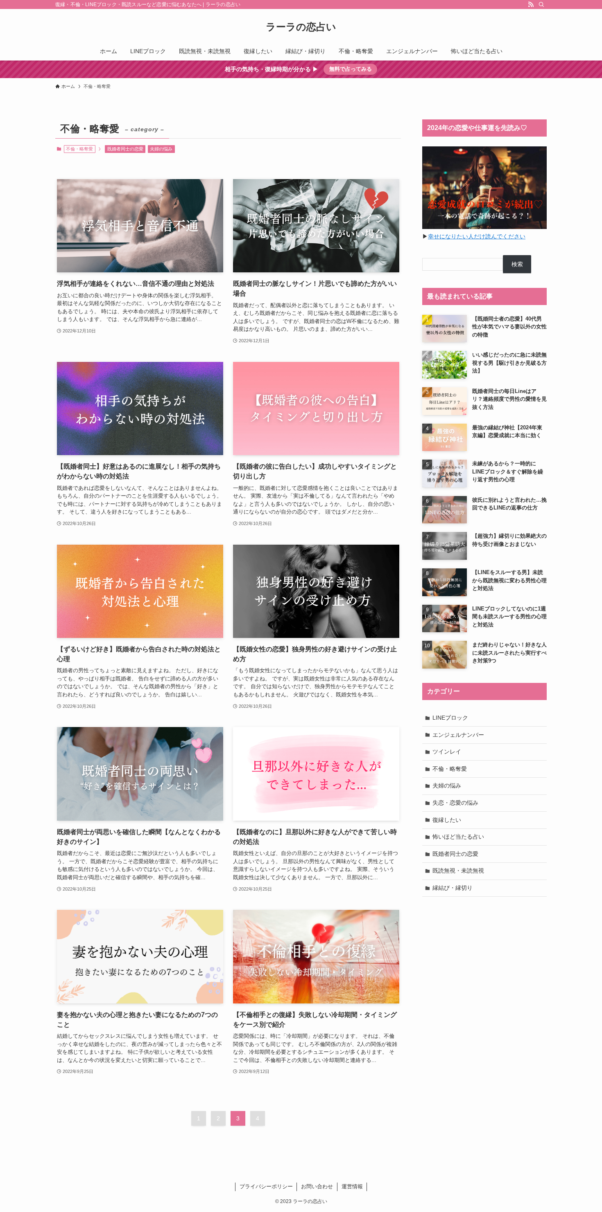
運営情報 (352, 1186)
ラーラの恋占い (301, 27)
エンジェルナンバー (458, 735)
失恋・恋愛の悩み (455, 802)
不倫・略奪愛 (449, 768)
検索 (517, 264)
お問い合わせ (317, 1186)
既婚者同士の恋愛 (125, 148)
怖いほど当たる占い (458, 836)
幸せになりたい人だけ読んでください (476, 236)
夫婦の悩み (161, 148)
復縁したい (446, 820)
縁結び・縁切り (452, 887)
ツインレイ (446, 751)
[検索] (541, 4)
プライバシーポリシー (266, 1186)
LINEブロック (450, 717)
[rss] (530, 4)
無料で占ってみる (350, 69)
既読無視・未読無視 (458, 870)
